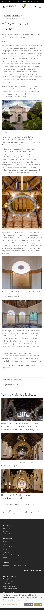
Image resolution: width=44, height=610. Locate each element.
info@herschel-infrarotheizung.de (17, 365)
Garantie (5, 558)
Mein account (7, 528)
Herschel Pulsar (7, 145)
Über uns (6, 541)
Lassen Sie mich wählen (9, 604)
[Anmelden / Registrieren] (29, 6)
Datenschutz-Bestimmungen (11, 555)
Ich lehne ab (28, 604)
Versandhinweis (7, 550)
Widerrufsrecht (7, 552)
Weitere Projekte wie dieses (12, 380)
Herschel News (7, 544)
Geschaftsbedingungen (10, 547)
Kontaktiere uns (7, 531)
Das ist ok (37, 604)
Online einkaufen (8, 534)
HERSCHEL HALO (35, 34)
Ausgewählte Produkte (11, 385)
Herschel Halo (16, 142)
